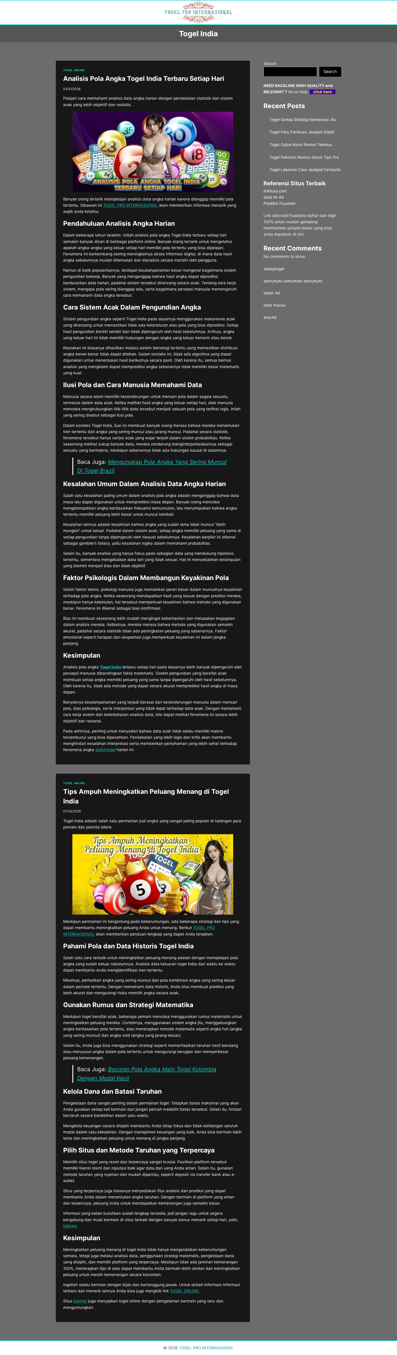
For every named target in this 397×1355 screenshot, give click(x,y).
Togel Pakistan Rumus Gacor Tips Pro (304, 157)
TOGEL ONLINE (74, 70)
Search (270, 63)
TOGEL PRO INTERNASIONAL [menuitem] (130, 205)
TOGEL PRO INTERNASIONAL (206, 1348)
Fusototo (298, 215)
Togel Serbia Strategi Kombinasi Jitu (302, 119)
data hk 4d (274, 197)
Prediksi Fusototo (279, 203)
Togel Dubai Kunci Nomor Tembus (300, 144)
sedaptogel (274, 269)
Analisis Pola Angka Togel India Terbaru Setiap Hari (143, 78)
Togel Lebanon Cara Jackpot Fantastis (305, 169)
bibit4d (70, 1226)
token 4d (272, 293)
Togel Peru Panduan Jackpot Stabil (301, 132)
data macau (275, 305)
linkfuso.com (275, 191)
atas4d (270, 317)
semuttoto (273, 281)
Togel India (110, 667)
